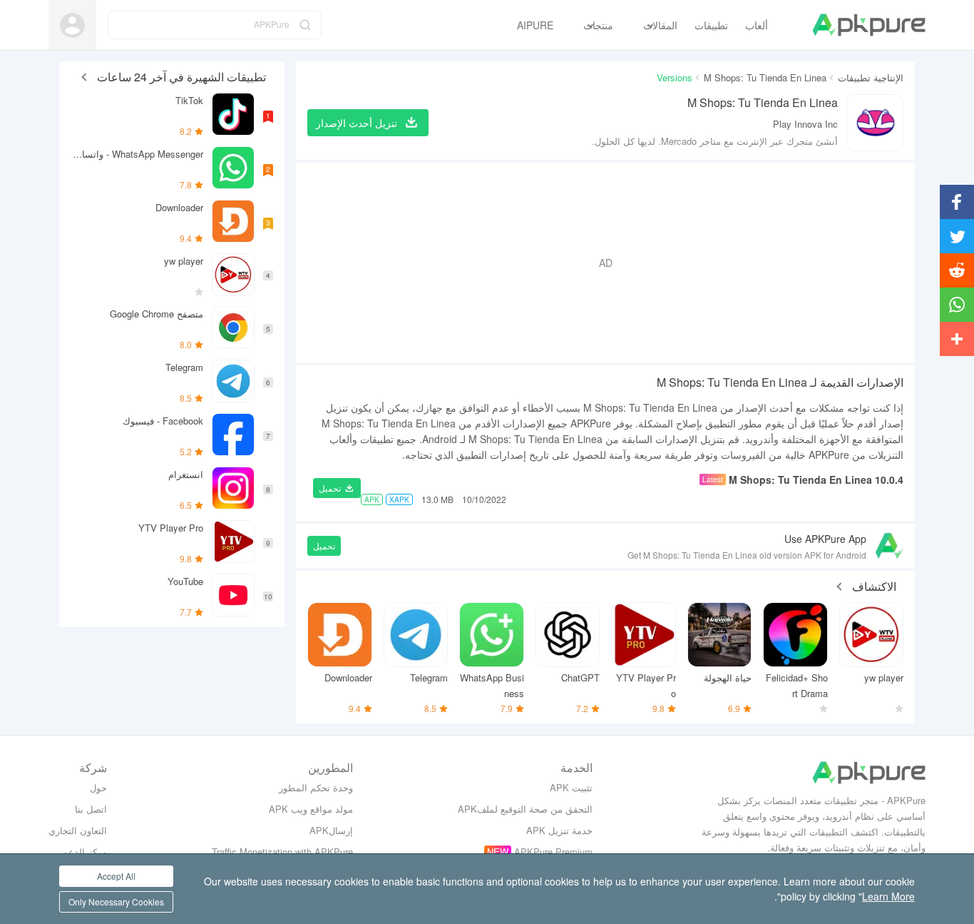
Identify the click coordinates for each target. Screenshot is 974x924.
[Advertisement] (605, 262)
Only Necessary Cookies (116, 901)
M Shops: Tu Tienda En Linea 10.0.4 (816, 479)
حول (98, 787)
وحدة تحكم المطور (316, 787)
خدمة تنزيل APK (559, 830)
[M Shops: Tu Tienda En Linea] (874, 122)
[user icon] (72, 25)
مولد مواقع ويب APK (311, 809)
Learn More (888, 896)
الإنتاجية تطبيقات (870, 77)
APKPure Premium (553, 851)
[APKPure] (869, 25)
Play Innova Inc (805, 124)
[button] (337, 488)
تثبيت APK (571, 787)
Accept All (116, 876)
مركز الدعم (84, 851)
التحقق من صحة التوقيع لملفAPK (525, 809)
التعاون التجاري (77, 830)
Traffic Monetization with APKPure (282, 851)
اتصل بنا (91, 809)
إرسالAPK (331, 830)
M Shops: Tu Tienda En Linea (765, 77)
